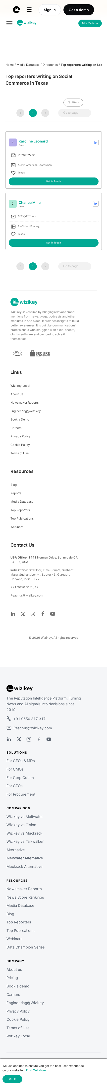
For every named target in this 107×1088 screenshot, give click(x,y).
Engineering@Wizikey (25, 411)
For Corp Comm (20, 777)
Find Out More (36, 1070)
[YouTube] (48, 739)
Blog (13, 485)
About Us (16, 394)
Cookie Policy (20, 445)
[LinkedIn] (8, 739)
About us (14, 969)
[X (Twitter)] (18, 739)
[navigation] (20, 113)
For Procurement (20, 794)
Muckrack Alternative (24, 866)
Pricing (12, 978)
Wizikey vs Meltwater (24, 816)
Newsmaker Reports (24, 402)
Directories (50, 65)
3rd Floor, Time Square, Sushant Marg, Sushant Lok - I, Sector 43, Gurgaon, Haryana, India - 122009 (41, 574)
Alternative (15, 850)
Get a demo (79, 10)
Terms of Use (19, 453)
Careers (15, 428)
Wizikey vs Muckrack (24, 833)
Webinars (16, 527)
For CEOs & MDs (20, 761)
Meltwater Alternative (24, 858)
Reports (15, 493)
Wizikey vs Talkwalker (25, 841)
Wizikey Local (20, 385)
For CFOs (14, 786)
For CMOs (15, 769)
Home (9, 65)
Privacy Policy (20, 436)
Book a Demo (19, 419)
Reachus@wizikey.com (26, 595)
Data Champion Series (25, 947)
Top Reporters (20, 510)
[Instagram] (28, 739)
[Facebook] (38, 739)
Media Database (28, 65)
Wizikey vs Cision (21, 825)
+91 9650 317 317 (24, 587)
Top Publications (22, 518)
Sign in (50, 10)
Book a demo (17, 986)
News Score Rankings (25, 897)
